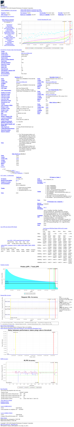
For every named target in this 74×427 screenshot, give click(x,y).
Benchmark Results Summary (7, 16)
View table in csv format (6, 400)
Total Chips (4, 65)
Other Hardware (5, 126)
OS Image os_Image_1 (55, 177)
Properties (9, 42)
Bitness (2, 163)
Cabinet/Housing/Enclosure (7, 128)
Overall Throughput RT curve (44, 19)
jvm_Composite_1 (19, 173)
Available (3, 83)
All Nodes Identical (5, 62)
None (17, 158)
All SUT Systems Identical (7, 59)
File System (4, 114)
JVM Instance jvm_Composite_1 (55, 201)
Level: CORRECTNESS (6, 413)
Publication (61, 14)
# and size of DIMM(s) (6, 118)
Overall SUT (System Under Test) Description (11, 49)
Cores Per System (5, 97)
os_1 (45, 182)
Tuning (3, 188)
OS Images (3, 178)
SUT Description (9, 27)
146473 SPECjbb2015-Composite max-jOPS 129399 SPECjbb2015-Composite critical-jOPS (31, 10)
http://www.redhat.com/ (51, 81)
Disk (2, 113)
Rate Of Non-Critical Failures (9, 34)
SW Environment (5, 73)
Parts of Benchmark (40, 204)
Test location (43, 13)
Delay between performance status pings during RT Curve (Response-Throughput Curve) (21, 328)
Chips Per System (5, 95)
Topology (9, 40)
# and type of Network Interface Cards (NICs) (6, 122)
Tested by (3, 13)
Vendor (3, 51)
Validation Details (9, 44)
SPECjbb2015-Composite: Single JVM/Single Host (8, 20)
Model (2, 85)
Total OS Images (5, 72)
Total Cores (4, 67)
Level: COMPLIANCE (6, 406)
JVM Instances (39, 179)
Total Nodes (4, 61)
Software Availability (45, 14)
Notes (2, 142)
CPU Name (4, 88)
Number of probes (9, 31)
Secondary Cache (5, 108)
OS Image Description (40, 182)
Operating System (54, 77)
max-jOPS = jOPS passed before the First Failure (18, 240)
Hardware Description (6, 180)
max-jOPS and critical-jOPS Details (9, 29)
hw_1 (17, 180)
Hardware (17, 77)
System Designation (6, 56)
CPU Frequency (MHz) (7, 105)
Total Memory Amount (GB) (8, 70)
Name (2, 78)
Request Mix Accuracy (9, 32)
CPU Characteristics (6, 90)
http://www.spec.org (5, 424)
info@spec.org (14, 424)
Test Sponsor (23, 13)
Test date (60, 13)
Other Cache (4, 111)
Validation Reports (5, 403)
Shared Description (5, 130)
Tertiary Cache (4, 110)
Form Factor (4, 86)
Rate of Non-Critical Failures (7, 325)
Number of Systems (6, 92)
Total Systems (4, 57)
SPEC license (4, 14)
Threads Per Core (5, 102)
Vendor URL (4, 53)
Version (3, 103)
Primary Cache (5, 107)
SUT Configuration (9, 41)
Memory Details (5, 119)
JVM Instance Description (40, 207)
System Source (4, 54)
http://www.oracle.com (51, 94)
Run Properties (4, 389)
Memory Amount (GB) (6, 116)
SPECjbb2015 (4, 6)
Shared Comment (5, 131)
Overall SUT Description (9, 25)
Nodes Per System (5, 64)
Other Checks (4, 418)
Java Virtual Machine (53, 89)
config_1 (13, 170)
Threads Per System (6, 100)
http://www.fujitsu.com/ (26, 53)
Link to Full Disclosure (9, 45)
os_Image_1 (17, 171)
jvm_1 (45, 207)
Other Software (53, 102)
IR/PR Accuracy (9, 38)
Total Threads (4, 69)
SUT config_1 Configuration (7, 175)
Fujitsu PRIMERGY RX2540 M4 (9, 10)
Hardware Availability (25, 14)
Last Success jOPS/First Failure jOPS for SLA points (55, 228)
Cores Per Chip (5, 99)
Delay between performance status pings (9, 37)
